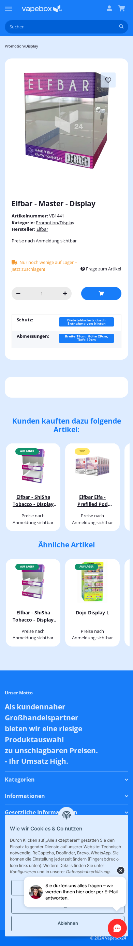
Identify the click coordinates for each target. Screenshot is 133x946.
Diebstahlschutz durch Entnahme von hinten (86, 322)
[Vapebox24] (42, 8)
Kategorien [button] (20, 779)
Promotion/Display (55, 222)
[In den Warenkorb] (101, 293)
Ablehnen (68, 923)
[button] (109, 9)
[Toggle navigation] (8, 6)
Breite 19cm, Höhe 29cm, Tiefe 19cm (86, 338)
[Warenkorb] (121, 9)
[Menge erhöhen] (65, 293)
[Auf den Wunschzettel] (108, 80)
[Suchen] (121, 27)
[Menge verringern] (18, 293)
